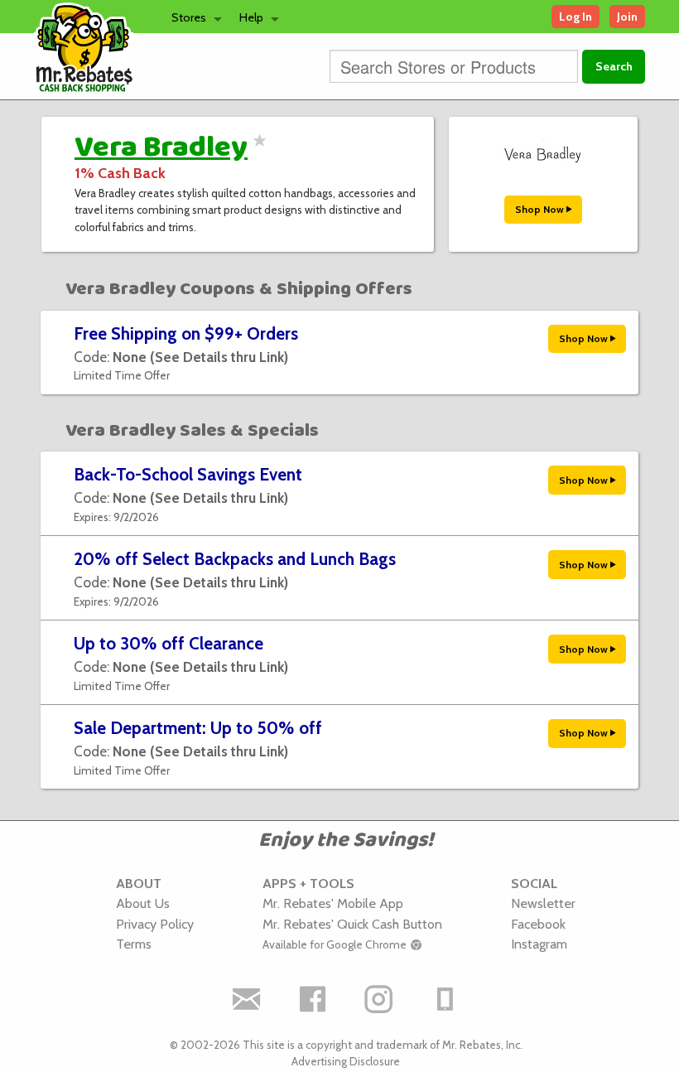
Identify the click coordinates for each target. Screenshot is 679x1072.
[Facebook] (313, 999)
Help (251, 17)
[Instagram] (379, 999)
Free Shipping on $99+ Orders (186, 333)
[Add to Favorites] (257, 151)
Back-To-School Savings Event (188, 474)
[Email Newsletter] (246, 999)
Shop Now (540, 209)
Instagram (539, 943)
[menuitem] (192, 16)
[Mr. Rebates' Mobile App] (445, 999)
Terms (134, 943)
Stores (188, 17)
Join (627, 16)
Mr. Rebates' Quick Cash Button (352, 923)
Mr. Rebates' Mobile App (332, 903)
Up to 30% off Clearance (168, 643)
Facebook (538, 923)
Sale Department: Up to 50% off (198, 727)
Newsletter (543, 903)
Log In (575, 16)
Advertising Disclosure (345, 1061)
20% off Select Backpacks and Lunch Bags (235, 558)
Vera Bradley (161, 147)
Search (614, 66)
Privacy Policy (155, 923)
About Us (143, 903)
